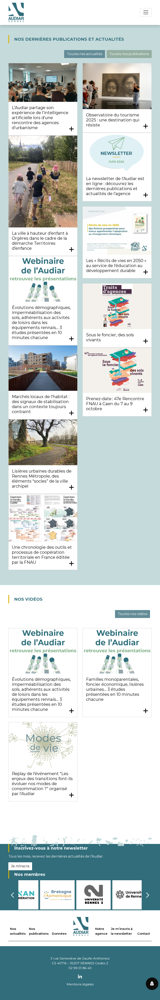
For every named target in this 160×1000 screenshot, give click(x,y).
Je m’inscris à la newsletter (121, 931)
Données (59, 934)
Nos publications (39, 931)
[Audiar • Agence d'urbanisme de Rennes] (16, 12)
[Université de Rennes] (108, 895)
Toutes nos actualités (84, 54)
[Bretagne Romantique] (35, 895)
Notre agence (101, 931)
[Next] (147, 895)
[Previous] (13, 895)
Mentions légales (80, 984)
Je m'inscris (20, 866)
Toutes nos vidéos (132, 614)
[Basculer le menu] (146, 12)
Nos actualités (18, 931)
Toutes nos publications (129, 54)
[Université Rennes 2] (72, 895)
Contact (143, 934)
